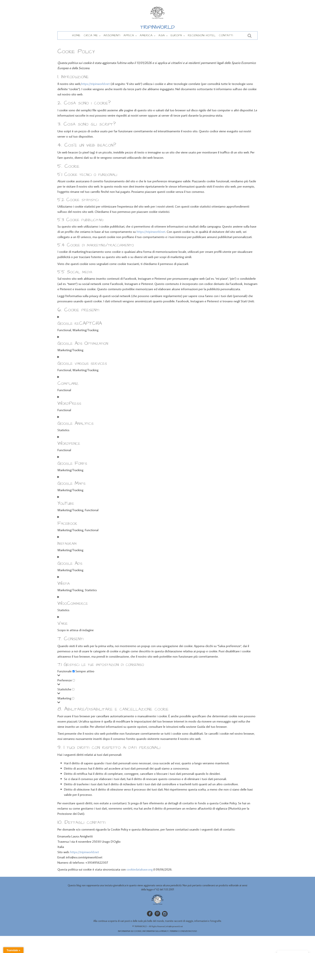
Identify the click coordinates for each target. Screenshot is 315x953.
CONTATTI (226, 35)
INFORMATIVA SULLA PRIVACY (155, 931)
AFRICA (129, 35)
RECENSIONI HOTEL (202, 35)
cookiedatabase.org (139, 869)
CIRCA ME (91, 35)
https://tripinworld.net (95, 83)
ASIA (161, 35)
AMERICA (146, 35)
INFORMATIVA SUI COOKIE (129, 931)
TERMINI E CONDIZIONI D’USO (183, 931)
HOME (76, 35)
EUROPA (176, 35)
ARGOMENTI (112, 35)
